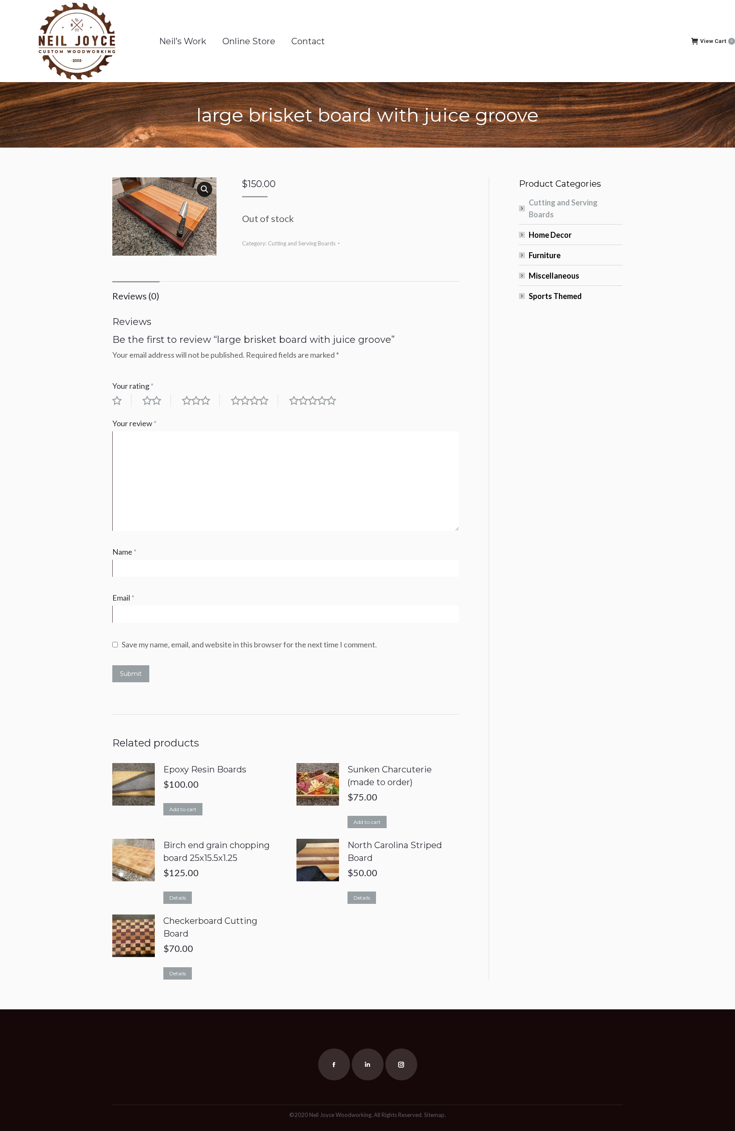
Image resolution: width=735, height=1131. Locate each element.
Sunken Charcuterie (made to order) (390, 775)
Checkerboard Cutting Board (210, 927)
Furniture (545, 255)
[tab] (136, 291)
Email (123, 597)
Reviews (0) (136, 296)
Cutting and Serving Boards (302, 243)
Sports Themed (555, 296)
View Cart (716, 41)
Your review (134, 423)
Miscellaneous (554, 275)
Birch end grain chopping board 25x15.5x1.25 (216, 851)
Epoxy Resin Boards (204, 769)
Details (177, 898)
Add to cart (183, 809)
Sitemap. (435, 1114)
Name (124, 551)
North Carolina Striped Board (395, 851)
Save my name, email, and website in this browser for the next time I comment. (249, 644)
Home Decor (550, 234)
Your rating (133, 385)
